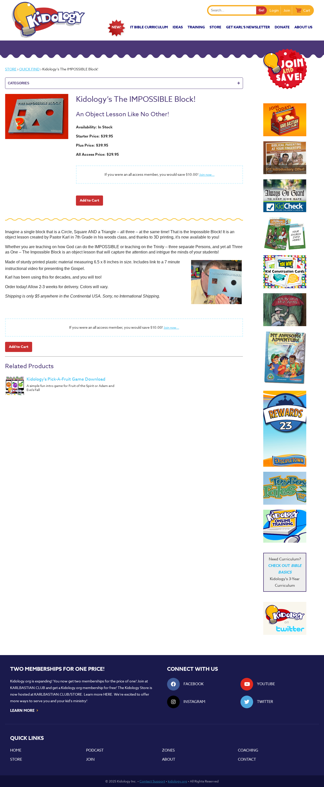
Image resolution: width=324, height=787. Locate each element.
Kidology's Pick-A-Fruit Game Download (66, 379)
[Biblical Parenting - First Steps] (284, 157)
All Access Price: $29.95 (97, 154)
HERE (107, 694)
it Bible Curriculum (149, 27)
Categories (124, 83)
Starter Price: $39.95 (94, 136)
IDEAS (178, 27)
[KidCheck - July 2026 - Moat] (284, 195)
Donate (282, 27)
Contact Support (152, 781)
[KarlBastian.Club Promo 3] (284, 119)
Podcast (95, 750)
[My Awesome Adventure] (284, 358)
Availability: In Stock (94, 127)
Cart (306, 10)
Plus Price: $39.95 (92, 145)
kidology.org (177, 781)
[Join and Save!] (285, 88)
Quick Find (29, 69)
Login (274, 10)
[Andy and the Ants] (284, 309)
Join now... (207, 174)
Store (215, 27)
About (168, 759)
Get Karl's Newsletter (248, 27)
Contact (247, 759)
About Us (303, 27)
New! (116, 27)
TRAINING (196, 27)
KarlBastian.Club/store (58, 694)
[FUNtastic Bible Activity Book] (284, 233)
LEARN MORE (24, 710)
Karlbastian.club (27, 687)
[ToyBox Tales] (284, 488)
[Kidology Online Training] (284, 526)
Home (15, 750)
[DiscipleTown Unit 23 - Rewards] (284, 429)
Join (287, 10)
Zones (168, 750)
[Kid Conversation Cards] (284, 271)
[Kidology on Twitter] (284, 618)
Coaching (248, 750)
